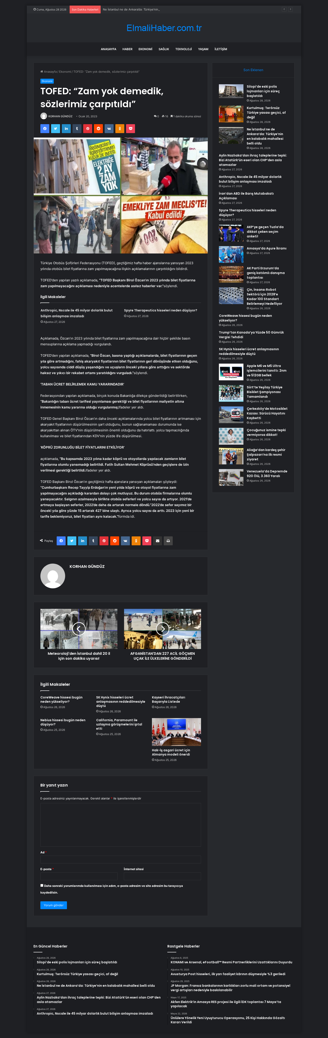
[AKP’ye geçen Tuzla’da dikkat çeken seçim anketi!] (231, 233)
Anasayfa (108, 49)
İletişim (221, 49)
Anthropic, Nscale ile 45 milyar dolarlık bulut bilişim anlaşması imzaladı (250, 179)
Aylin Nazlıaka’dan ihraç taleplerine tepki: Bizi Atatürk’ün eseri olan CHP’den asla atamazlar (253, 160)
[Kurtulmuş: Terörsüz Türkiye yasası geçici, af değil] (231, 114)
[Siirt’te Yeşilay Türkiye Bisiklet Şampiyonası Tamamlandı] (231, 393)
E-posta (47, 869)
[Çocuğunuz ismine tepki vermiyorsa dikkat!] (231, 436)
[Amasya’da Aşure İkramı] (231, 254)
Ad (43, 852)
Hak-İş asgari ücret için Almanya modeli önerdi (171, 752)
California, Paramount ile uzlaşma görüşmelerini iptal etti (119, 724)
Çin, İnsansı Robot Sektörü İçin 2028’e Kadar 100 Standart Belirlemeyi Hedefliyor (264, 296)
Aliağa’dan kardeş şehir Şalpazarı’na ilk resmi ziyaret (266, 454)
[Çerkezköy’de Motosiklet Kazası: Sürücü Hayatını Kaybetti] (231, 414)
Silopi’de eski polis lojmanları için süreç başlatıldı (263, 91)
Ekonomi (145, 49)
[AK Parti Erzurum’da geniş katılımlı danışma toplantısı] (231, 274)
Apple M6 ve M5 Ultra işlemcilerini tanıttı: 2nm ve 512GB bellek (266, 370)
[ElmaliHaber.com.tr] (164, 28)
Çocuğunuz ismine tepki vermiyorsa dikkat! (266, 432)
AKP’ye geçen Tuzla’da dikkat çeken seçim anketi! (265, 232)
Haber (127, 49)
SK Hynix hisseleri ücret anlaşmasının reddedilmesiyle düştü (120, 701)
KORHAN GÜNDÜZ (60, 116)
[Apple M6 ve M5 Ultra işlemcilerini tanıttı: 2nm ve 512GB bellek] (231, 372)
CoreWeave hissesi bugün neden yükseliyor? (61, 699)
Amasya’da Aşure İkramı (266, 248)
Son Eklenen (253, 70)
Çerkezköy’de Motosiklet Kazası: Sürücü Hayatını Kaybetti (267, 413)
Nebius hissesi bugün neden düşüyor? (62, 722)
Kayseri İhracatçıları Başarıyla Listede (168, 699)
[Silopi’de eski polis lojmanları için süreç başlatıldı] (231, 91)
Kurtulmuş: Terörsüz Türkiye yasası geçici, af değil (266, 112)
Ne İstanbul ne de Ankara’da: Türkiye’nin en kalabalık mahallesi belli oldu (152, 9)
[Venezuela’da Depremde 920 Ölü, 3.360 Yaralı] (231, 477)
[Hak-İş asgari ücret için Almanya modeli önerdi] (176, 732)
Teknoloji (183, 49)
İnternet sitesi (134, 869)
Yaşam (203, 49)
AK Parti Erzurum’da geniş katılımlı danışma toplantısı (266, 273)
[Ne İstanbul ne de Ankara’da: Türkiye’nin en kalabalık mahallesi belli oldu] (231, 135)
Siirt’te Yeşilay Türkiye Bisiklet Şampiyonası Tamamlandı (264, 392)
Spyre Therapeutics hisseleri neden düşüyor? (160, 310)
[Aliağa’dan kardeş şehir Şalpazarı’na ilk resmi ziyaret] (231, 456)
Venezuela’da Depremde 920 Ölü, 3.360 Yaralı (267, 473)
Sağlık (164, 49)
